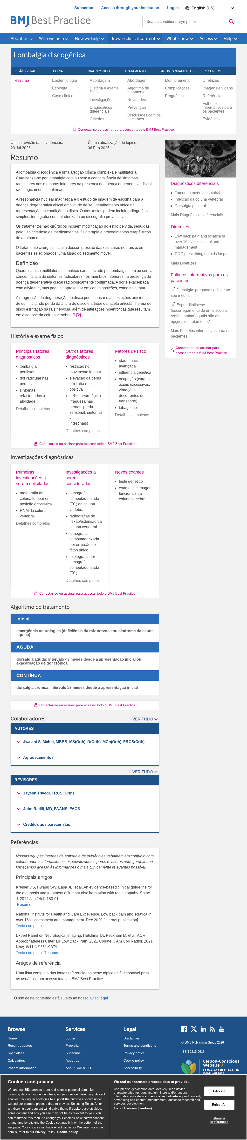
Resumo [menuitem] (21, 80)
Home (12, 1038)
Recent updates (20, 1045)
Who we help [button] (51, 38)
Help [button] (228, 38)
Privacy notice (134, 1053)
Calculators (16, 1060)
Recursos (215, 71)
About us (72, 1060)
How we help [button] (87, 38)
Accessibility (133, 1068)
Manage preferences (219, 1120)
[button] (145, 719)
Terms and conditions (140, 1045)
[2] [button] (79, 315)
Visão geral (27, 71)
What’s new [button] (177, 38)
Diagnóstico (101, 71)
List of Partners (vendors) (133, 1108)
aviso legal (98, 998)
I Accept (219, 1091)
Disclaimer (131, 1038)
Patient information (22, 1068)
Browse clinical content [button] (133, 38)
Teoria (59, 71)
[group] (85, 742)
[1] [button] (75, 315)
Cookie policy (134, 1060)
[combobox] (184, 21)
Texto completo (29, 926)
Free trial (72, 1045)
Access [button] (206, 38)
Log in (173, 8)
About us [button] (19, 38)
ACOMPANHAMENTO (179, 71)
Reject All (219, 1104)
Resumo (23, 904)
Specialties (16, 1053)
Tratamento (137, 71)
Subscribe (83, 8)
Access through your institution (130, 8)
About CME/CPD (78, 1068)
